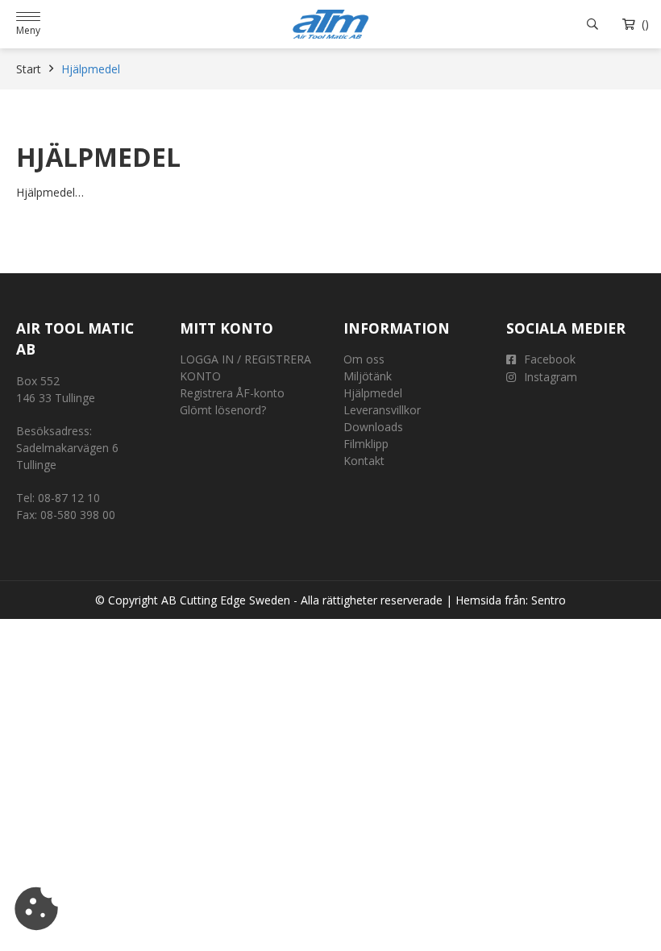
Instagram (550, 376)
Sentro (548, 600)
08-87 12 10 (69, 497)
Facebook (550, 359)
